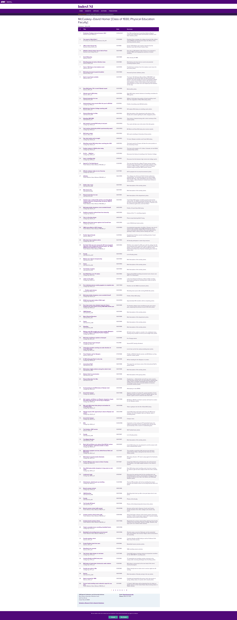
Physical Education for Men (90, 113)
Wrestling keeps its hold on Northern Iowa (94, 62)
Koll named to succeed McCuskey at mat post (95, 123)
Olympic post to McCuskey (90, 93)
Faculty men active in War (90, 568)
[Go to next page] (124, 590)
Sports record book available (90, 77)
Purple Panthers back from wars (91, 543)
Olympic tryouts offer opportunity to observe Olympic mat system (98, 412)
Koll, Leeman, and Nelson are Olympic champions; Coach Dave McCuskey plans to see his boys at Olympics (98, 400)
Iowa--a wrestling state (89, 158)
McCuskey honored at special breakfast (93, 72)
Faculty (85, 254)
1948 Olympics (87, 311)
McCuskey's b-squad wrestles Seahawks (93, 457)
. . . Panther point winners (90, 290)
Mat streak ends (87, 190)
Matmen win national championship (92, 259)
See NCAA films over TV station (91, 274)
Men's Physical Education (90, 316)
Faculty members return (89, 538)
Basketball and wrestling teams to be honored (95, 532)
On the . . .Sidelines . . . (89, 153)
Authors (104, 11)
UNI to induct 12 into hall (89, 45)
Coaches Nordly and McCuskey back (93, 558)
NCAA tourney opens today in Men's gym (94, 300)
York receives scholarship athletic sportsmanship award (97, 128)
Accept (113, 617)
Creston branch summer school (91, 521)
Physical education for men (90, 98)
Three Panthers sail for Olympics (91, 354)
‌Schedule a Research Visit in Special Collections (91, 603)
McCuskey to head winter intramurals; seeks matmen (97, 563)
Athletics (85, 176)
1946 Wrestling (87, 493)
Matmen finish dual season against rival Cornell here (97, 222)
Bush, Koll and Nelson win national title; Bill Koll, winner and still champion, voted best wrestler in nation (98, 445)
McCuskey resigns (88, 133)
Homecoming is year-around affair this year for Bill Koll (97, 103)
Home (81, 11)
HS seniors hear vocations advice (92, 240)
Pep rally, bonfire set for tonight (91, 138)
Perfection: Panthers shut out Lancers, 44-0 (94, 33)
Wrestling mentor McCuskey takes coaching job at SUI (97, 143)
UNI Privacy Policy (142, 613)
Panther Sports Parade (89, 235)
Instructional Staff (88, 364)
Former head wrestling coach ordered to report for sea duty (97, 584)
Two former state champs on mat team (93, 553)
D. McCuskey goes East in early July (92, 359)
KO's (84, 423)
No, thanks (124, 617)
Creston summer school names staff (92, 514)
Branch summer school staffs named (92, 508)
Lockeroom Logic (87, 474)
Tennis (85, 264)
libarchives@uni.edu (128, 594)
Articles (96, 11)
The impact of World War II (90, 39)
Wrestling (85, 326)
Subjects (88, 11)
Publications (113, 11)
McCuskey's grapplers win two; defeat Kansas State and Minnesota (97, 451)
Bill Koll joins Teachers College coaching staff (95, 108)
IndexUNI (85, 6)
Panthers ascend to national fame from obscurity (96, 212)
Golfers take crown (88, 185)
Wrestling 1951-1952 (88, 118)
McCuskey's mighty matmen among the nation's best (97, 369)
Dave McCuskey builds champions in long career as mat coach (98, 469)
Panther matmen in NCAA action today (93, 148)
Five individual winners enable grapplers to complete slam (98, 285)
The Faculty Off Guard (89, 503)
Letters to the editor (88, 279)
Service (85, 573)
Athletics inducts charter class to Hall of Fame (95, 50)
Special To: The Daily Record (90, 163)
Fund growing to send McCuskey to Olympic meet (96, 388)
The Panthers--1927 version (90, 429)
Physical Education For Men (90, 379)
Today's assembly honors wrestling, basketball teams (97, 527)
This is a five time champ (89, 217)
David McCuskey (87, 57)
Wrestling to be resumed (89, 548)
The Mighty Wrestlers (88, 439)
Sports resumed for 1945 (89, 578)
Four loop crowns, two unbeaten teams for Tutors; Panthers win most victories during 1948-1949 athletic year (98, 306)
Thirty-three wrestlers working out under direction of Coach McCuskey (97, 348)
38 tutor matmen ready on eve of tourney (94, 171)
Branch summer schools (89, 488)
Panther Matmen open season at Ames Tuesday (95, 462)
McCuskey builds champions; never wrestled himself (97, 207)
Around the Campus (88, 393)
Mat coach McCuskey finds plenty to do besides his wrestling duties (96, 406)
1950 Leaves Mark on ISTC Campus (92, 227)
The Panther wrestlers (89, 269)
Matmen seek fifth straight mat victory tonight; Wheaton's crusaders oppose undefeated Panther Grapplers (98, 332)
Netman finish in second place (91, 374)
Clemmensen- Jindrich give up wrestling (93, 482)
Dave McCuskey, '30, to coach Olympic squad (95, 88)
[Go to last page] (126, 590)
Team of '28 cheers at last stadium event (93, 67)
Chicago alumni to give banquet (91, 342)
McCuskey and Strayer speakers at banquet (94, 337)
